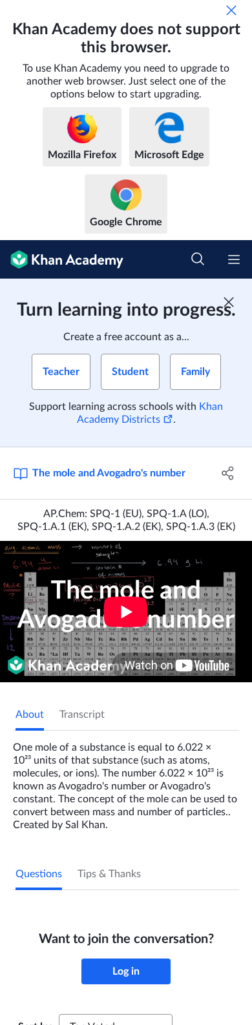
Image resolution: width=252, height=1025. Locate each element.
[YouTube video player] (126, 611)
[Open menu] (234, 259)
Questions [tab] (39, 874)
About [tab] (30, 714)
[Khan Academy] (61, 259)
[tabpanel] (126, 781)
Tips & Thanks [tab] (109, 874)
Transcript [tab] (82, 714)
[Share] (227, 473)
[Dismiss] (231, 10)
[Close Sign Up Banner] (229, 302)
